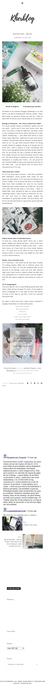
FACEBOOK (17, 373)
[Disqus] (22, 419)
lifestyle (21, 383)
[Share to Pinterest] (34, 383)
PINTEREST (27, 373)
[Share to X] (27, 383)
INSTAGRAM (33, 371)
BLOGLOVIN (21, 371)
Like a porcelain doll (22, 317)
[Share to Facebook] (31, 383)
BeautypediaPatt (22, 309)
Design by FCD (26, 683)
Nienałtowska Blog (22, 319)
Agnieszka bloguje (23, 306)
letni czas (13, 383)
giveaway (19, 368)
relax (4, 386)
